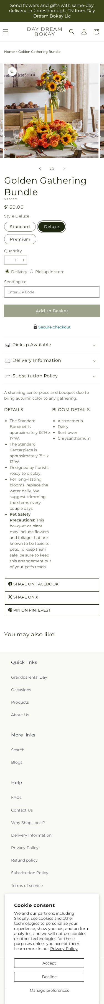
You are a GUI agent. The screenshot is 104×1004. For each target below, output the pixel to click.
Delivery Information (31, 835)
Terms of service (27, 885)
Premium (20, 239)
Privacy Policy (64, 948)
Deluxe (51, 226)
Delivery (19, 271)
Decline (49, 976)
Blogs (16, 762)
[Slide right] (64, 168)
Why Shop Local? (28, 822)
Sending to (23, 282)
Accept (49, 963)
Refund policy (24, 860)
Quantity (13, 250)
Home (9, 52)
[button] (72, 32)
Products (20, 702)
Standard (20, 226)
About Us (20, 714)
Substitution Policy (29, 872)
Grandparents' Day (29, 677)
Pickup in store (49, 271)
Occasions (21, 689)
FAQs (16, 797)
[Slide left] (40, 168)
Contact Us (22, 810)
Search (17, 749)
